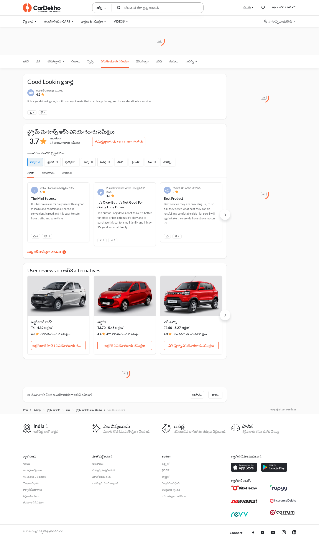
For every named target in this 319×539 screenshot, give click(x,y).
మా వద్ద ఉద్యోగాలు (32, 470)
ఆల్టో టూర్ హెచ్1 (42, 322)
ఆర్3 (26, 61)
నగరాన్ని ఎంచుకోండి (280, 21)
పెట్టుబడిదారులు (31, 496)
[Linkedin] (294, 533)
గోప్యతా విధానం (31, 483)
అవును (197, 395)
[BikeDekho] (244, 488)
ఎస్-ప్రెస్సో (170, 322)
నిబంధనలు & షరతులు (34, 476)
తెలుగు (247, 7)
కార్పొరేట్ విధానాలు (32, 489)
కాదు (215, 395)
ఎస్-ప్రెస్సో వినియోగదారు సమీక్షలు (191, 345)
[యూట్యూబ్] (273, 533)
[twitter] (262, 533)
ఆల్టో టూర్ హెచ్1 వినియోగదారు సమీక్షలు (59, 345)
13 (48, 236)
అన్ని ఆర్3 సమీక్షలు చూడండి (44, 252)
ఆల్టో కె (101, 322)
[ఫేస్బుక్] (253, 533)
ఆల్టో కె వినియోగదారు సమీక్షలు (124, 345)
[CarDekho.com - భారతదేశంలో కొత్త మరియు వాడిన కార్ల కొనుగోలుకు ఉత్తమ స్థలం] (42, 7)
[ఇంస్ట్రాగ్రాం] (284, 533)
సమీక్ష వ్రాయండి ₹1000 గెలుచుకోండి (119, 142)
